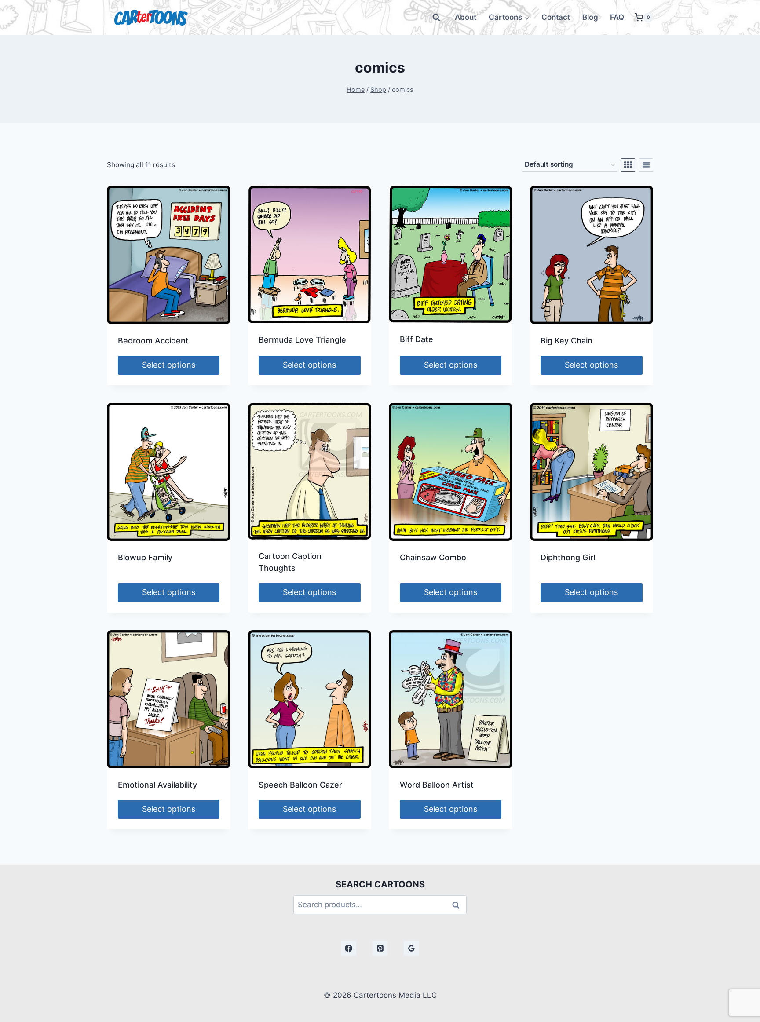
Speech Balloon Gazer (300, 784)
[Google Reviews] (411, 948)
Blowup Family (145, 557)
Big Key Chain (566, 340)
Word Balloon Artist (437, 784)
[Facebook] (348, 948)
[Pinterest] (380, 948)
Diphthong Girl (568, 557)
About (465, 17)
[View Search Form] (436, 18)
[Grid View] (628, 165)
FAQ (617, 17)
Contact (555, 17)
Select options (168, 364)
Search (458, 904)
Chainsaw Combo (433, 557)
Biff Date (416, 339)
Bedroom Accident (153, 340)
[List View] (646, 165)
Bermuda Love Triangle (302, 339)
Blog (590, 17)
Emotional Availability (157, 784)
